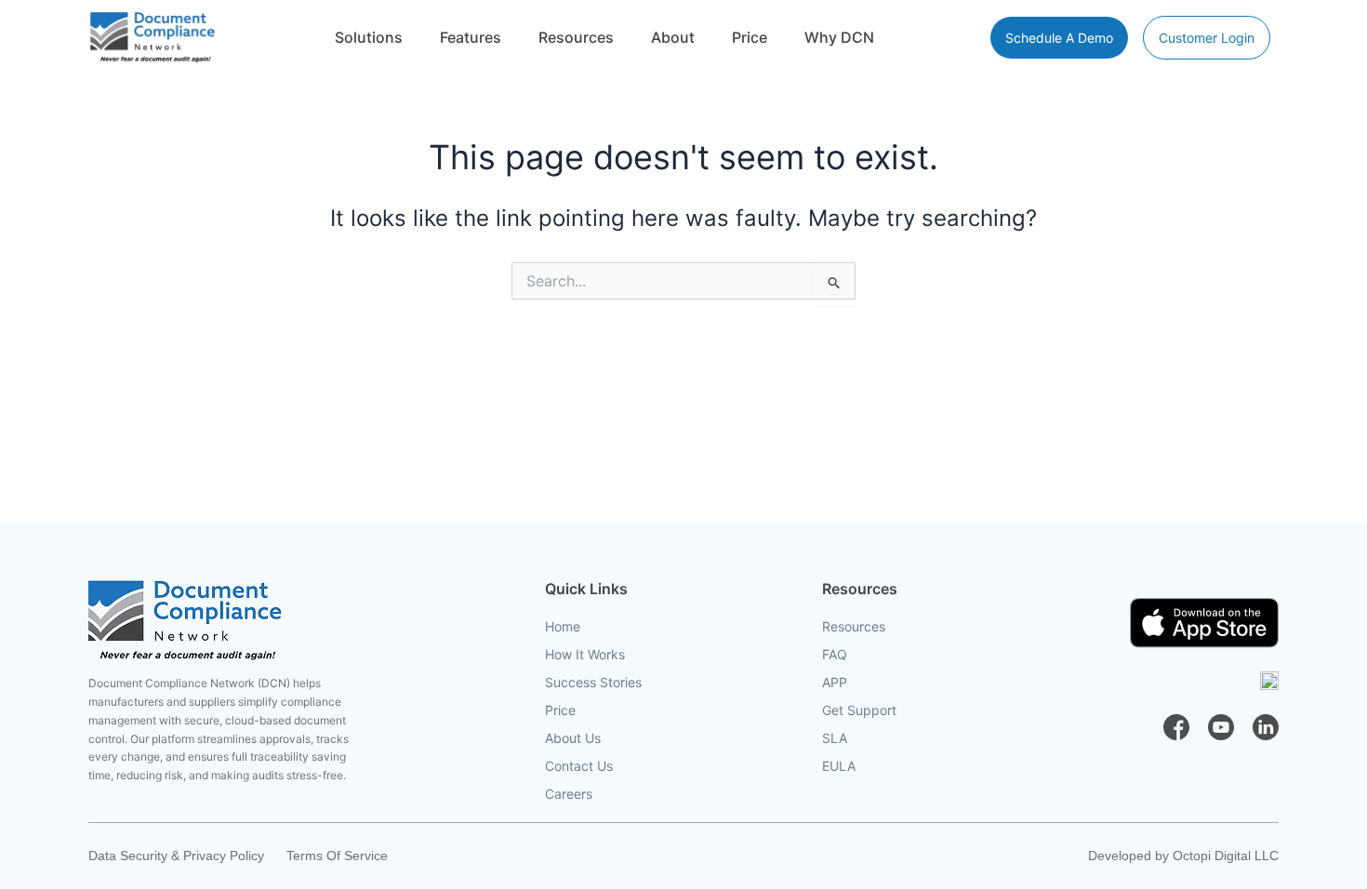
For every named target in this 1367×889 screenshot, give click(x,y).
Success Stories (593, 682)
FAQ (834, 654)
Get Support (859, 710)
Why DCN (839, 37)
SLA (834, 738)
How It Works (585, 654)
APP (834, 682)
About (673, 37)
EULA (839, 766)
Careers (568, 794)
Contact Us (579, 766)
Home (562, 626)
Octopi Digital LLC (1226, 855)
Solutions (369, 37)
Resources (576, 37)
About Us (573, 738)
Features (470, 37)
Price (749, 37)
